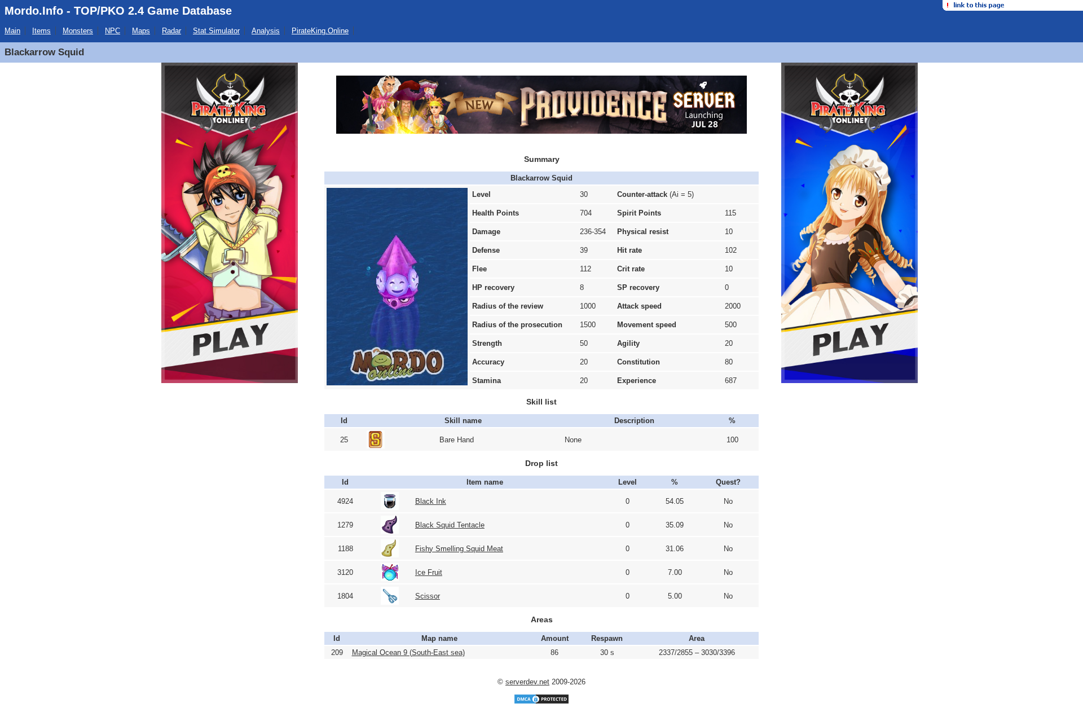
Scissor (427, 596)
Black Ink (430, 501)
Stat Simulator (216, 31)
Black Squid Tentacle (450, 525)
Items (41, 31)
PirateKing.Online (320, 31)
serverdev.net (527, 682)
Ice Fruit (428, 572)
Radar (171, 31)
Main (12, 31)
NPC (112, 31)
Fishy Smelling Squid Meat (459, 548)
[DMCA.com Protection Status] (541, 702)
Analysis (266, 31)
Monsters (78, 31)
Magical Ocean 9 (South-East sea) (408, 652)
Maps (141, 31)
